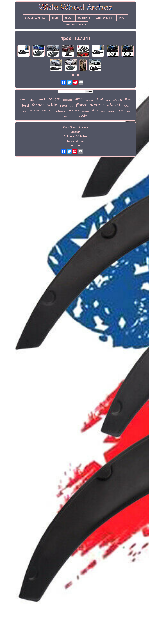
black (41, 99)
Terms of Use (75, 141)
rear (65, 116)
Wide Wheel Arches (75, 127)
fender (38, 104)
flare (128, 99)
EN (71, 145)
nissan (73, 117)
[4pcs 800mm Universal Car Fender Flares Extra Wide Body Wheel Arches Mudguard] (97, 51)
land (100, 99)
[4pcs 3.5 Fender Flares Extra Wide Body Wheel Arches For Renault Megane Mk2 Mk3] (56, 65)
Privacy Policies (75, 136)
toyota (120, 110)
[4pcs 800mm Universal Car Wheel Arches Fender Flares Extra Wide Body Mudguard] (23, 51)
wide (52, 104)
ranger (54, 99)
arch (79, 98)
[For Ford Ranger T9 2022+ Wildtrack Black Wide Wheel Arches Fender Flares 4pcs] (112, 51)
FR (79, 145)
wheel (114, 105)
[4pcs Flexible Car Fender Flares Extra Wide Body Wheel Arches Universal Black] (83, 51)
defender (67, 99)
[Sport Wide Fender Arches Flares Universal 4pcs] (83, 65)
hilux (126, 106)
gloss (108, 100)
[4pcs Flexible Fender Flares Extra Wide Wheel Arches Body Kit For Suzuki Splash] (70, 65)
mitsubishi (117, 100)
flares (81, 104)
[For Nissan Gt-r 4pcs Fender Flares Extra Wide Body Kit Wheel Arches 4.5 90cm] (95, 65)
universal (90, 100)
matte (103, 111)
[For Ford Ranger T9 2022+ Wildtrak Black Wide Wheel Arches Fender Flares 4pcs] (127, 51)
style (128, 111)
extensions (73, 110)
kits (32, 99)
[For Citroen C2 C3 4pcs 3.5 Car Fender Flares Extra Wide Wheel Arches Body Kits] (68, 51)
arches (96, 104)
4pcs (95, 110)
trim (44, 110)
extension (60, 111)
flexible (23, 111)
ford (25, 105)
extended (85, 110)
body (82, 115)
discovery (34, 110)
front (51, 111)
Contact (75, 131)
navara (111, 111)
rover (63, 105)
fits (71, 106)
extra (24, 99)
